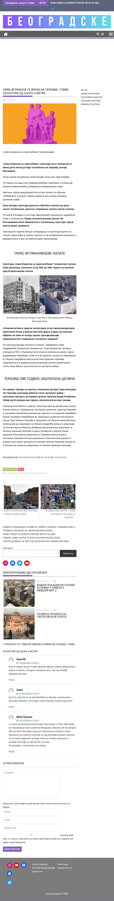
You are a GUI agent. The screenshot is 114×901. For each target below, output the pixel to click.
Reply (11, 679)
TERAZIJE (43, 473)
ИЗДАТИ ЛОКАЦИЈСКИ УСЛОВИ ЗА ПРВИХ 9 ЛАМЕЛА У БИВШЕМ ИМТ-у (39, 527)
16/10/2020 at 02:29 (29, 720)
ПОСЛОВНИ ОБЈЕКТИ (91, 97)
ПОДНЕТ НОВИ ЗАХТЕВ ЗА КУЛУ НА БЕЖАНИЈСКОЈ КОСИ (31, 537)
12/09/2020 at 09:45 (29, 693)
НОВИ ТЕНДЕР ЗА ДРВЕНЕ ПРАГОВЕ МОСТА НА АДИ (74, 3)
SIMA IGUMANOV (32, 473)
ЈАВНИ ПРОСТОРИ (10, 469)
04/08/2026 (44, 610)
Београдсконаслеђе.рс (31, 457)
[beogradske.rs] (6, 34)
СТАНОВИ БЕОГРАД (90, 100)
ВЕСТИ (21, 469)
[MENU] (111, 34)
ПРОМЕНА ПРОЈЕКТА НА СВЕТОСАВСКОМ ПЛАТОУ (28, 530)
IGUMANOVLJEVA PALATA (15, 473)
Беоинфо (49, 457)
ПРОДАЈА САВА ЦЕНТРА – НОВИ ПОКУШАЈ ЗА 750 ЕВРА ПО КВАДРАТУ (60, 514)
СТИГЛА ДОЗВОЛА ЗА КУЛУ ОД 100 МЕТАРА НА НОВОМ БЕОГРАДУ (36, 541)
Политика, (60, 457)
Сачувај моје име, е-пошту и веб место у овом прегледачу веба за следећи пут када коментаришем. (38, 839)
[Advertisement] (57, 61)
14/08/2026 (44, 581)
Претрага (8, 548)
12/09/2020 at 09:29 (29, 663)
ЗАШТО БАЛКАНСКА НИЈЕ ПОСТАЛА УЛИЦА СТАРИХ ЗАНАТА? (20, 512)
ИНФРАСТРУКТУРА (90, 104)
